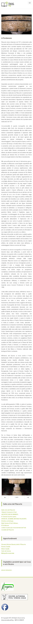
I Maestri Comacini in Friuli (8, 512)
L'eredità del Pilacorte (7, 530)
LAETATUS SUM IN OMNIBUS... (10, 514)
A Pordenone (5, 525)
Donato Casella (5, 546)
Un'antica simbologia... (7, 521)
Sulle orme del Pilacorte (8, 510)
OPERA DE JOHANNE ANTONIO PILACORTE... (14, 519)
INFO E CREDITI (19, 620)
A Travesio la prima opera (8, 516)
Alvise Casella (5, 549)
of (16, 497)
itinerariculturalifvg (7, 620)
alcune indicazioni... (6, 570)
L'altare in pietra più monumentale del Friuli (13, 527)
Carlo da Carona (6, 551)
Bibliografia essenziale (7, 553)
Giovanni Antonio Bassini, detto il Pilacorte (13, 544)
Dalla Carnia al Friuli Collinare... (10, 523)
